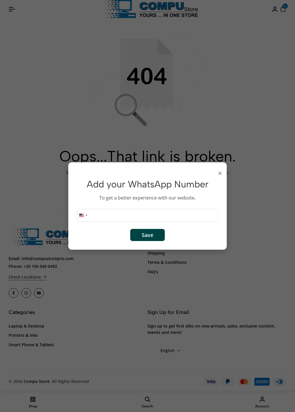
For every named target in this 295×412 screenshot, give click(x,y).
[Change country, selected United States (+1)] (83, 215)
